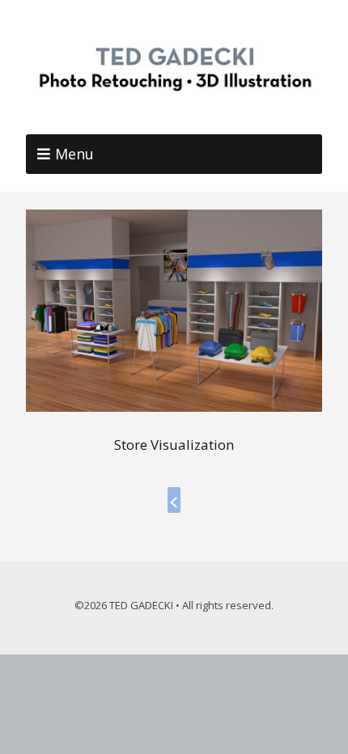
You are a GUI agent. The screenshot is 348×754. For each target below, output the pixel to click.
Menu (74, 153)
